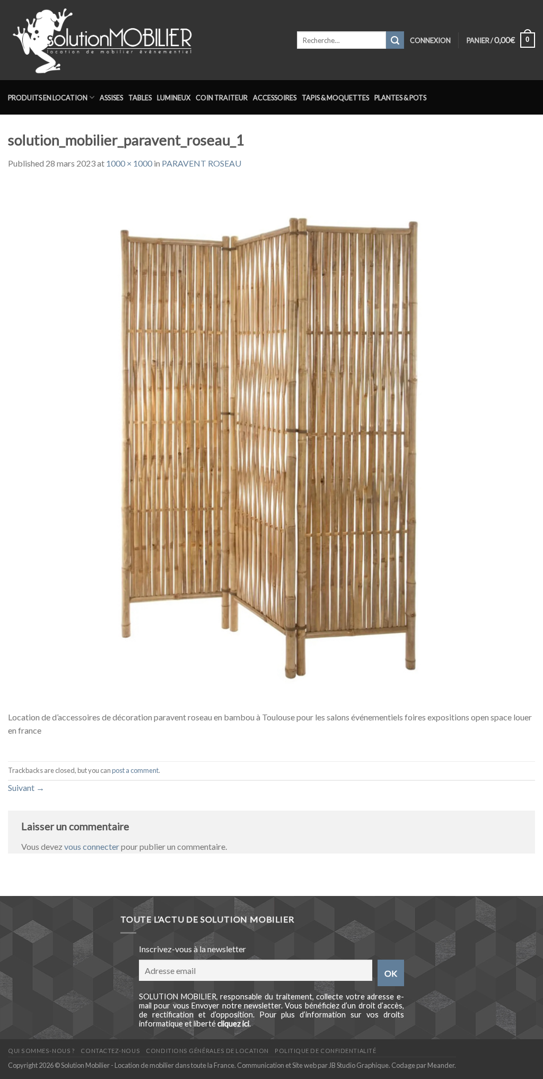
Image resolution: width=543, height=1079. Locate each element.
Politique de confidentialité (325, 1050)
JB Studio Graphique (359, 1065)
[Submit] (395, 40)
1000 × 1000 (129, 163)
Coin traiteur (222, 97)
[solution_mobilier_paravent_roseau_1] (271, 445)
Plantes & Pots (400, 97)
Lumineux (173, 97)
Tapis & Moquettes (335, 97)
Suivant (26, 787)
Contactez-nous (110, 1050)
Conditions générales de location (207, 1050)
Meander (440, 1065)
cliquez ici (233, 1023)
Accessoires (274, 97)
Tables (140, 97)
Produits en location (47, 97)
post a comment (135, 770)
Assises (111, 97)
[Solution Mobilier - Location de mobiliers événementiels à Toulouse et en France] (144, 40)
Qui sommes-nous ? (41, 1050)
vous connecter (91, 846)
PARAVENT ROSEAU (201, 163)
